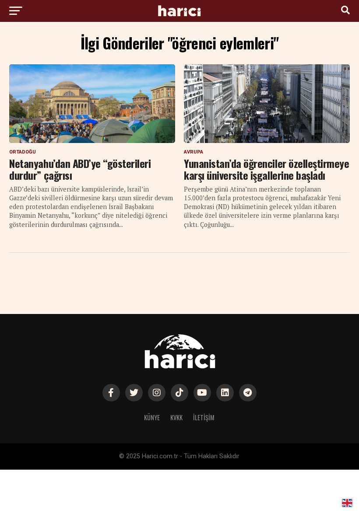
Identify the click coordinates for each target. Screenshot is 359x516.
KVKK (176, 417)
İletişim (204, 417)
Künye (152, 417)
